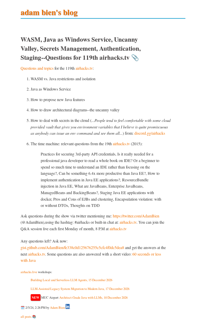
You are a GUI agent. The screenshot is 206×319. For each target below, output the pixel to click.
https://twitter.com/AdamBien (136, 215)
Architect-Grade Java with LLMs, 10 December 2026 (93, 297)
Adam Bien (57, 307)
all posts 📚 (28, 316)
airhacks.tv (84, 68)
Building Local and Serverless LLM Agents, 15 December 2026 (71, 280)
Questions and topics (37, 68)
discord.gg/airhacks (149, 133)
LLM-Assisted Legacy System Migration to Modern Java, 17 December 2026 (80, 288)
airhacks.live (29, 272)
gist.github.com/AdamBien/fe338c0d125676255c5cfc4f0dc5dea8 (72, 247)
